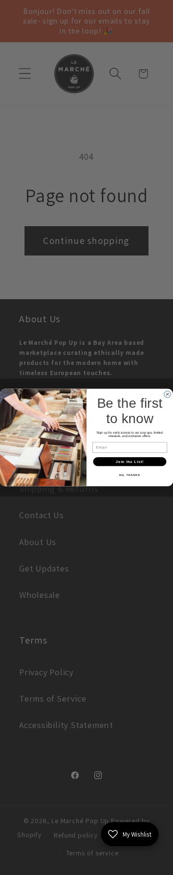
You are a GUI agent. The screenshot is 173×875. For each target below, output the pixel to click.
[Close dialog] (167, 394)
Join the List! (130, 461)
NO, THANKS (129, 475)
